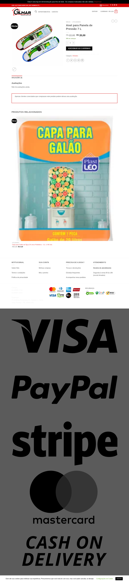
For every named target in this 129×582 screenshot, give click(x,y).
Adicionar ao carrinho (79, 48)
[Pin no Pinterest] (78, 60)
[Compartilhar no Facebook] (68, 60)
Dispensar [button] (97, 2)
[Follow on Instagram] (112, 5)
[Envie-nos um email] (116, 5)
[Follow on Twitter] (114, 5)
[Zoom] (14, 69)
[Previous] (13, 255)
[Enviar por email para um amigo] (75, 60)
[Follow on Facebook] (110, 5)
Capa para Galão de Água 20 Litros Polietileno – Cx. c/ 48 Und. (32, 244)
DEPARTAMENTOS (44, 12)
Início (68, 22)
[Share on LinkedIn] (82, 60)
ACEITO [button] (119, 578)
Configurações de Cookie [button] (104, 578)
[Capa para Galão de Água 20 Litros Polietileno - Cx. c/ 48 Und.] (64, 178)
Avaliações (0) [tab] (17, 77)
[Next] (19, 68)
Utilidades (76, 22)
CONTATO (55, 12)
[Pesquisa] (36, 11)
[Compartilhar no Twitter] (71, 60)
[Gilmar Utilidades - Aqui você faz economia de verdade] (22, 11)
